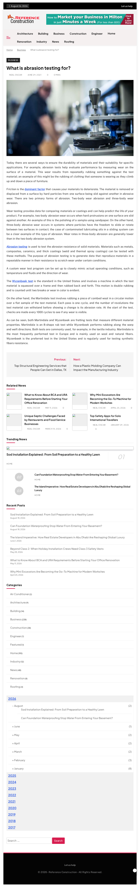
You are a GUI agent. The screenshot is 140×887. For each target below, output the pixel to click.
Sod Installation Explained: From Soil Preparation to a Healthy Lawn (53, 454)
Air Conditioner (19, 594)
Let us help (127, 6)
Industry (42, 41)
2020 (12, 808)
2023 (12, 788)
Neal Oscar (15, 75)
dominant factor (35, 189)
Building (43, 33)
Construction (78, 33)
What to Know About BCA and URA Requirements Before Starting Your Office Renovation (45, 398)
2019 (12, 814)
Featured (16, 644)
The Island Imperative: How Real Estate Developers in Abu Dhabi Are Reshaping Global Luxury (67, 537)
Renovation (24, 41)
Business (59, 33)
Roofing (69, 41)
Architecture (25, 33)
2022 (12, 795)
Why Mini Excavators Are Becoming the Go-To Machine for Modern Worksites (110, 398)
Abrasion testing (16, 246)
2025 (12, 776)
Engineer (97, 33)
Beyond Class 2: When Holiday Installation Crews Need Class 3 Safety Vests (57, 548)
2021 (12, 801)
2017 (11, 827)
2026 (12, 699)
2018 (12, 821)
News (55, 41)
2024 (12, 782)
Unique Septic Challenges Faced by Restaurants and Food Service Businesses (44, 419)
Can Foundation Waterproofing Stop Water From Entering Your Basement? (76, 474)
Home (111, 33)
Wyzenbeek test (22, 281)
